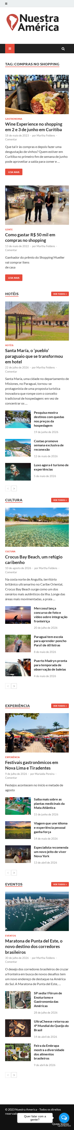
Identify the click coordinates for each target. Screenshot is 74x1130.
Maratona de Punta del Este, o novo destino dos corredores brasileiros (33, 946)
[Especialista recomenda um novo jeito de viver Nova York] (18, 848)
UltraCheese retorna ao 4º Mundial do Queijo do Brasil (51, 1025)
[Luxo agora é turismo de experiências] (18, 465)
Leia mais (12, 171)
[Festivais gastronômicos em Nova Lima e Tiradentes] (37, 733)
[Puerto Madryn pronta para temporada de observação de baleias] (18, 661)
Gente (9, 229)
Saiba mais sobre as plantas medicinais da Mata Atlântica (49, 803)
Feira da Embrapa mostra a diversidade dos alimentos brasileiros (49, 1052)
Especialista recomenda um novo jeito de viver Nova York (51, 851)
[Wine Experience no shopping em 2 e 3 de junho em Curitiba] (37, 95)
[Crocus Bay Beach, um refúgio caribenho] (37, 527)
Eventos (10, 935)
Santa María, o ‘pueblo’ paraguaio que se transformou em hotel (34, 356)
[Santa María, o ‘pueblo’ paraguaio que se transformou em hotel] (37, 321)
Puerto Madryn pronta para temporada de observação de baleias (50, 665)
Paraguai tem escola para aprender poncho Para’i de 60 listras (50, 641)
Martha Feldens (46, 135)
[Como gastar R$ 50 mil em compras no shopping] (37, 205)
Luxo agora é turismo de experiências (51, 467)
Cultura (10, 551)
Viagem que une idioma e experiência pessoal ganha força (50, 827)
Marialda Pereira (44, 773)
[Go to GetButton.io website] (64, 1125)
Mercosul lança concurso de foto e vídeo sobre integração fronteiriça (50, 614)
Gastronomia (13, 118)
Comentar (11, 139)
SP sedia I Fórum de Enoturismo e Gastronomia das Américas (48, 999)
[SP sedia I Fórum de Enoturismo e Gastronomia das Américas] (18, 993)
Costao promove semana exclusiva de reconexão (49, 445)
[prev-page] (8, 488)
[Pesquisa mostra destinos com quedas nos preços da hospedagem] (18, 413)
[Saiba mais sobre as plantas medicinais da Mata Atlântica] (18, 799)
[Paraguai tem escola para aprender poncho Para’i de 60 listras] (18, 637)
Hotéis (9, 345)
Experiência (12, 757)
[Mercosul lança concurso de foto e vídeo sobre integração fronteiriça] (18, 608)
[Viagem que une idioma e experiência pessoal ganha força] (18, 823)
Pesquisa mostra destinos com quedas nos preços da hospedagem (49, 418)
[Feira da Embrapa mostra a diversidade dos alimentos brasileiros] (18, 1046)
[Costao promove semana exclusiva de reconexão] (18, 441)
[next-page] (14, 488)
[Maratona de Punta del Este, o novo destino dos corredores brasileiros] (37, 911)
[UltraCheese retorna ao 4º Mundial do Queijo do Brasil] (18, 1022)
